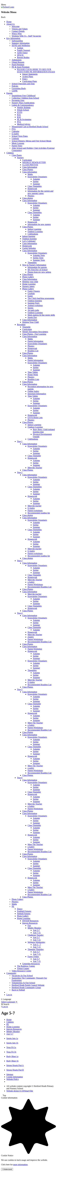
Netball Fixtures (23, 913)
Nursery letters (28, 286)
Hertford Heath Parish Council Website (28, 985)
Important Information (37, 394)
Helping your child (30, 281)
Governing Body (19, 88)
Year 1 (19, 441)
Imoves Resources (30, 923)
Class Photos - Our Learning (34, 334)
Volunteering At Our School (23, 983)
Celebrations (33, 234)
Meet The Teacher (35, 723)
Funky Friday (33, 956)
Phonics (31, 196)
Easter (30, 296)
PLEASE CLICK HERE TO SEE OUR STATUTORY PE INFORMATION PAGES (36, 70)
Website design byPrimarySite (19, 1091)
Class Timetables (35, 186)
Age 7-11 (37, 933)
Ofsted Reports (18, 62)
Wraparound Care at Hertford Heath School (30, 126)
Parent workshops (35, 510)
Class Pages (17, 155)
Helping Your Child (30, 322)
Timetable (26, 327)
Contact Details (18, 31)
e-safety (31, 768)
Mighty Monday (34, 928)
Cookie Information (14, 1077)
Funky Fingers (34, 291)
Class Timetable (34, 456)
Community (11, 973)
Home (9, 22)
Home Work (33, 374)
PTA (19, 122)
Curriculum (27, 160)
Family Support (23, 50)
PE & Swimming (24, 119)
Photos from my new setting (39, 272)
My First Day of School (37, 270)
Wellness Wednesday (36, 942)
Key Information (13, 38)
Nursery (20, 157)
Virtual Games (23, 968)
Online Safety (33, 391)
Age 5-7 (36, 930)
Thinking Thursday (36, 949)
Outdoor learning (29, 239)
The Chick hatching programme (41, 298)
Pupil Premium (18, 64)
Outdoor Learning (35, 231)
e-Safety (31, 582)
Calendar (15, 131)
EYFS (19, 112)
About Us (10, 24)
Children (10, 153)
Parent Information (35, 341)
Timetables (32, 262)
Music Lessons (18, 143)
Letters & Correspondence (23, 105)
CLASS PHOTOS (30, 165)
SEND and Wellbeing (21, 45)
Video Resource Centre (21, 971)
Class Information (29, 167)
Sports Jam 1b (12, 1043)
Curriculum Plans (29, 81)
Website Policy (12, 1079)
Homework (32, 188)
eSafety (31, 637)
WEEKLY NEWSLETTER (34, 162)
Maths (30, 174)
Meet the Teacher (35, 468)
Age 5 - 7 (37, 944)
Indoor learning (28, 236)
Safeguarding (17, 41)
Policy (25, 79)
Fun (29, 925)
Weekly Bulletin (23, 107)
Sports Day (32, 317)
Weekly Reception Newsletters (35, 332)
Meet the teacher (34, 506)
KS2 (19, 117)
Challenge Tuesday (36, 935)
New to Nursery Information (34, 265)
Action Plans (27, 76)
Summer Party (34, 303)
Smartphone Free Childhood (23, 95)
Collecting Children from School (25, 98)
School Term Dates (20, 136)
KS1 (19, 115)
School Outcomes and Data (23, 84)
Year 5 (19, 689)
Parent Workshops (35, 584)
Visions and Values (20, 29)
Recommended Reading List (39, 587)
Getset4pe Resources (31, 964)
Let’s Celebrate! (29, 241)
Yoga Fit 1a (11, 1047)
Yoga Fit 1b (11, 1052)
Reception (21, 324)
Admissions (16, 60)
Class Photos (27, 169)
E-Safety (15, 134)
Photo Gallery (28, 277)
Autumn (36, 179)
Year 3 (19, 561)
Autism (20, 48)
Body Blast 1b (12, 1061)
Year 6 (19, 778)
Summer (36, 184)
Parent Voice (17, 146)
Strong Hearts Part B (15, 1070)
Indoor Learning (34, 229)
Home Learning (29, 284)
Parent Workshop (35, 649)
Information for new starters (39, 224)
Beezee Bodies (23, 57)
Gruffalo (31, 293)
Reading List (33, 351)
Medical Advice (23, 124)
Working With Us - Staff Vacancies (26, 36)
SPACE (20, 55)
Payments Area (18, 100)
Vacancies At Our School (22, 975)
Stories (30, 308)
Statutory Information (21, 43)
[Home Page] (7, 7)
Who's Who (17, 33)
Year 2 (19, 472)
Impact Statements (30, 74)
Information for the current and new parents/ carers (40, 192)
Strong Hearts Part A (15, 1065)
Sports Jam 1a (12, 1038)
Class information (29, 172)
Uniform (15, 138)
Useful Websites (29, 248)
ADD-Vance (22, 53)
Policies (15, 86)
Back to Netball (18, 990)
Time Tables (33, 372)
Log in (9, 995)
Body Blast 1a (12, 1056)
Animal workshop (35, 305)
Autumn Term (39, 255)
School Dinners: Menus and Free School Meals (31, 141)
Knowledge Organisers (37, 177)
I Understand (7, 1169)
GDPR (14, 91)
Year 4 (19, 613)
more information (20, 1164)
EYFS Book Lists (35, 417)
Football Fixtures (24, 911)
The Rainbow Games (26, 966)
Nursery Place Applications (23, 103)
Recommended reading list (39, 513)
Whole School (23, 110)
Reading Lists (33, 379)
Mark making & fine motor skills (41, 315)
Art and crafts (33, 310)
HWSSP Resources (30, 921)
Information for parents (37, 267)
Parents (9, 93)
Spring (35, 181)
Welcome (15, 26)
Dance (19, 909)
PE (13, 906)
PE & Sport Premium (20, 67)
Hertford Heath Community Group (26, 987)
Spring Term (38, 258)
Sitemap (9, 1074)
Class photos (27, 198)
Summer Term (39, 260)
